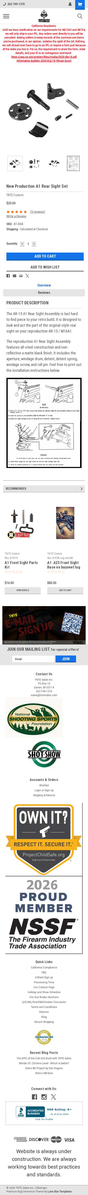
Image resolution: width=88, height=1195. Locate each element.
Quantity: (12, 243)
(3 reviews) (37, 211)
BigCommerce (26, 1191)
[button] (44, 625)
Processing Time (44, 982)
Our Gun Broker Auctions (44, 997)
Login (38, 790)
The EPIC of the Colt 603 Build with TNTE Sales (44, 1058)
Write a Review (16, 216)
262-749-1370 (16, 4)
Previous (6, 110)
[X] (27, 275)
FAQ (44, 972)
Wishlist (44, 785)
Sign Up (49, 790)
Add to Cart (65, 590)
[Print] (21, 275)
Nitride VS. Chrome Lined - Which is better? (44, 1063)
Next (81, 110)
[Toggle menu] (6, 16)
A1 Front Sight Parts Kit (21, 564)
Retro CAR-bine (44, 1073)
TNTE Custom (12, 553)
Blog (44, 1016)
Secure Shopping (44, 1021)
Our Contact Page (44, 987)
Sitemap (41, 1187)
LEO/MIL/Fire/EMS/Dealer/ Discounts (44, 1002)
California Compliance (44, 967)
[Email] (14, 275)
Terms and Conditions (44, 1007)
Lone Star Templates (60, 1191)
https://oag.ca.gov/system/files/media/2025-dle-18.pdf (44, 56)
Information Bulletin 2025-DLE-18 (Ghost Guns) (44, 60)
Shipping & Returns (44, 795)
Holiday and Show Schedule (44, 992)
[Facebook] (8, 275)
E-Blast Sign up (44, 977)
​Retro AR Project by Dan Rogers (44, 1068)
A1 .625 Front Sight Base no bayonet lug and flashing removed (65, 567)
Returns (44, 1012)
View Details (22, 590)
